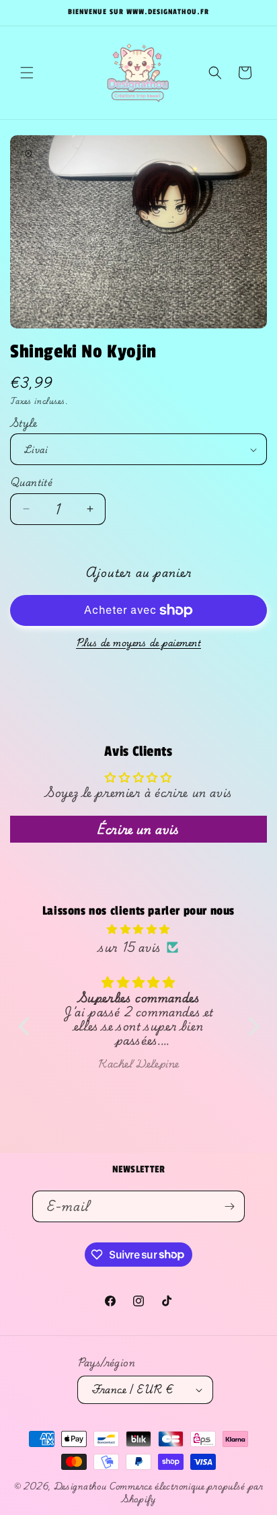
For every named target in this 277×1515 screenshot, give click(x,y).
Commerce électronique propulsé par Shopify (186, 1492)
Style (23, 423)
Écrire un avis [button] (138, 828)
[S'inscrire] (229, 1206)
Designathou (80, 1486)
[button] (27, 72)
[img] (139, 928)
